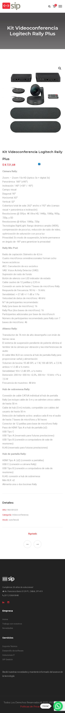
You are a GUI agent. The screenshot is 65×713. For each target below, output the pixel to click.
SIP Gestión (7, 659)
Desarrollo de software (12, 651)
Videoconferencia (20, 515)
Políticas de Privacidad (32, 706)
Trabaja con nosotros (12, 624)
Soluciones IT (8, 655)
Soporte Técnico (9, 646)
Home (5, 619)
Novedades (7, 628)
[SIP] (11, 6)
